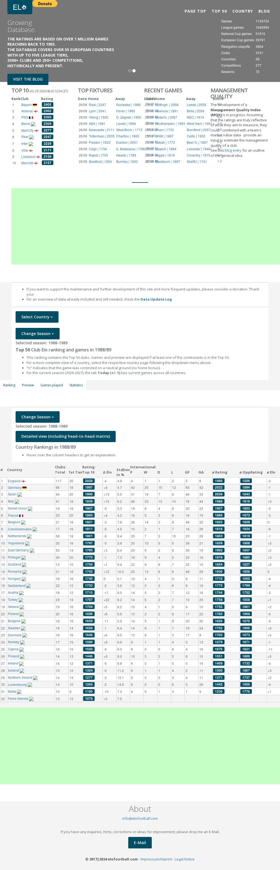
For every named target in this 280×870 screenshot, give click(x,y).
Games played (51, 385)
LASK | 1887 (164, 136)
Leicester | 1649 (199, 148)
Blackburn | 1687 (167, 161)
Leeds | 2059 (196, 104)
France (13, 515)
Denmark (15, 635)
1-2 (219, 161)
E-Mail (140, 842)
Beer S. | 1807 (197, 142)
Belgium (14, 521)
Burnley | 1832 (127, 161)
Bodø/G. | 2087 (166, 117)
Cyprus (13, 648)
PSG (25, 117)
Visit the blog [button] (28, 79)
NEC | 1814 (195, 117)
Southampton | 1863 (170, 123)
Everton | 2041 (127, 142)
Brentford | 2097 (199, 129)
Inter (25, 143)
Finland (14, 656)
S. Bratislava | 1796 (130, 148)
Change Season (36, 333)
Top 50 (219, 11)
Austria (13, 592)
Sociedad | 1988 (128, 104)
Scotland (15, 564)
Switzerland (17, 585)
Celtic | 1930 (196, 136)
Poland (13, 613)
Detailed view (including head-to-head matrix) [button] (65, 436)
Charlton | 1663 (127, 136)
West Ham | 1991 (199, 123)
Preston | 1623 (99, 142)
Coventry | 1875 (198, 155)
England (14, 480)
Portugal (14, 557)
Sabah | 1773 (165, 142)
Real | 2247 (97, 104)
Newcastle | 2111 (102, 129)
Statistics (76, 385)
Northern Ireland (20, 677)
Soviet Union (18, 508)
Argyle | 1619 (165, 155)
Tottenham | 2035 (102, 136)
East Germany (19, 550)
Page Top (195, 11)
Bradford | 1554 (100, 161)
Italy (11, 501)
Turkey (13, 599)
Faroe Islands (18, 698)
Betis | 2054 (195, 110)
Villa (25, 150)
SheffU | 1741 (197, 161)
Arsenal (27, 110)
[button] (8, 41)
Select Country (36, 316)
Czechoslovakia (20, 529)
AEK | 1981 (97, 123)
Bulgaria (14, 620)
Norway (14, 641)
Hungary (15, 578)
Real (25, 136)
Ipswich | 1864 (165, 148)
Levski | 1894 (126, 123)
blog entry (233, 150)
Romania (15, 571)
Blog (264, 11)
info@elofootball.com (140, 818)
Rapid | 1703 (98, 155)
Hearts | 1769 (126, 155)
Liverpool (28, 156)
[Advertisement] (145, 226)
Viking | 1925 (98, 117)
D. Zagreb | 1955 (128, 117)
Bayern (27, 104)
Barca (26, 123)
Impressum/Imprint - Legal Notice (168, 859)
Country (242, 11)
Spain (13, 494)
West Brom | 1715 (129, 129)
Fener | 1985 (125, 110)
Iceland (14, 670)
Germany (15, 487)
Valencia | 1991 (166, 110)
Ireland (13, 663)
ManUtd (27, 162)
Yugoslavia (16, 542)
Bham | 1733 (164, 129)
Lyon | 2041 (97, 110)
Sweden (14, 627)
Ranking (9, 385)
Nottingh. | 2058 (167, 104)
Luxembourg (18, 684)
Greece (14, 606)
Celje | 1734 (98, 148)
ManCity (27, 130)
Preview (28, 385)
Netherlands (17, 535)
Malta (12, 691)
